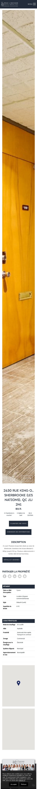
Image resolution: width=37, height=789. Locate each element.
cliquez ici (22, 780)
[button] (12, 479)
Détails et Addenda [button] (12, 560)
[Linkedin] (14, 576)
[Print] (25, 576)
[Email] (19, 576)
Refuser (23, 784)
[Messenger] (9, 576)
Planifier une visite (18, 523)
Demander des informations (18, 532)
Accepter (14, 784)
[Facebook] (4, 576)
